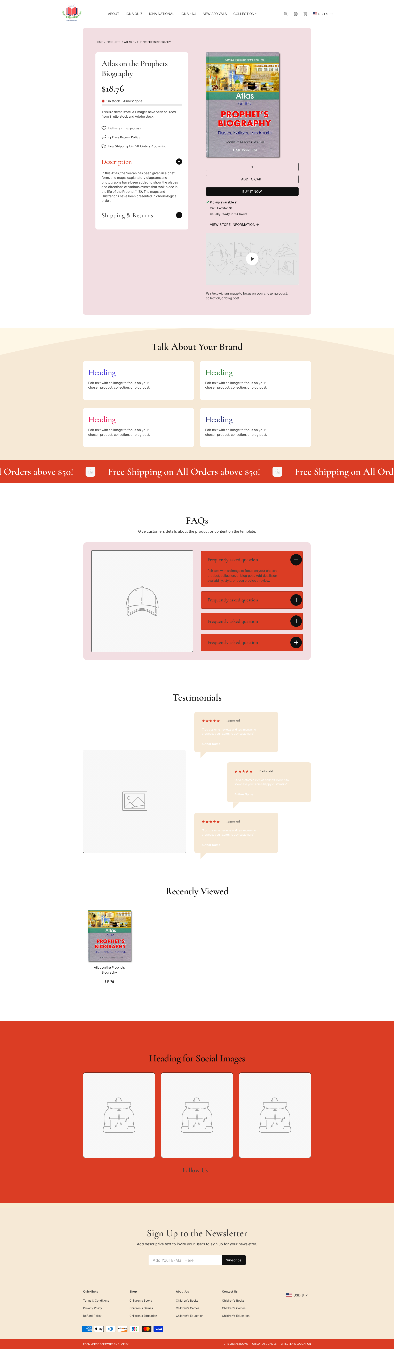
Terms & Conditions (96, 1300)
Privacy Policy (92, 1308)
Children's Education (143, 1315)
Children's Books (140, 1300)
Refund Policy (92, 1315)
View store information (232, 225)
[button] (246, 14)
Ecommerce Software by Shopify (105, 1344)
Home (99, 42)
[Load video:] (252, 259)
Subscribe (233, 1260)
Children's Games (141, 1308)
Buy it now (252, 191)
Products (113, 42)
